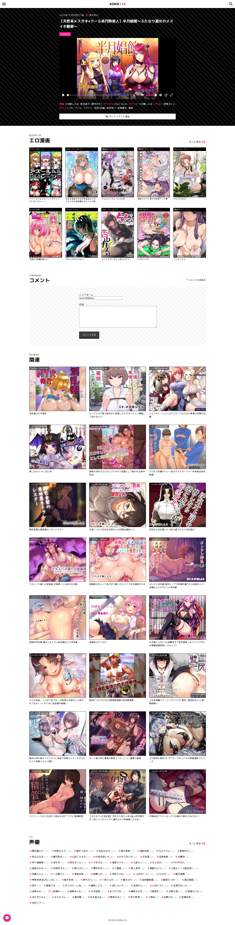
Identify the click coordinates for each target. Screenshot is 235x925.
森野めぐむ (78, 891)
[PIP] (166, 95)
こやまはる (99, 862)
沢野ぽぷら (61, 868)
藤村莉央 (60, 856)
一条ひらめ (110, 879)
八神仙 (153, 897)
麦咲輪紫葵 (150, 879)
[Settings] (160, 95)
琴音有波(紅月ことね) (45, 879)
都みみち (130, 879)
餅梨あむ (187, 850)
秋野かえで (63, 850)
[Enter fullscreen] (171, 95)
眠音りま (53, 885)
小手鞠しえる (72, 103)
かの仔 (165, 873)
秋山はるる (40, 856)
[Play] (63, 95)
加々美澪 (136, 897)
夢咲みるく (118, 897)
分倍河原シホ (104, 856)
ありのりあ (118, 891)
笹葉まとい (169, 103)
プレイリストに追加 (119, 116)
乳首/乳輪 (99, 107)
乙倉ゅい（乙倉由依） (185, 868)
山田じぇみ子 (81, 856)
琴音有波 (81, 873)
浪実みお (39, 891)
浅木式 (59, 862)
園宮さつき (171, 879)
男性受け (111, 107)
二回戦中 (58, 891)
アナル (78, 107)
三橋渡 (120, 868)
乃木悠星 (98, 891)
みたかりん (62, 897)
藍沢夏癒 (183, 873)
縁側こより (99, 885)
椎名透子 (85, 103)
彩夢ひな (170, 897)
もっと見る (195, 141)
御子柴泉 (128, 850)
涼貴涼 (184, 856)
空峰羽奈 (188, 897)
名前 (117, 294)
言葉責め (122, 107)
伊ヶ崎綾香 (40, 862)
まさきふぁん (41, 897)
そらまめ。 (160, 862)
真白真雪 (191, 879)
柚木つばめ (85, 850)
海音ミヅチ (120, 862)
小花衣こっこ (145, 873)
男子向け (93, 15)
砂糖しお (100, 873)
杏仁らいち (120, 885)
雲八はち (81, 868)
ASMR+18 (121, 920)
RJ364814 (65, 34)
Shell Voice (121, 103)
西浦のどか (195, 891)
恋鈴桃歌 (166, 856)
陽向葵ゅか (40, 850)
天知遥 (148, 856)
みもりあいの (128, 856)
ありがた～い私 (75, 885)
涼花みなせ (107, 850)
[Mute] (142, 95)
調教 (131, 107)
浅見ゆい (140, 885)
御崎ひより (158, 868)
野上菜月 (138, 868)
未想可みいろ (182, 885)
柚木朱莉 (71, 879)
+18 (117, 4)
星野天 (158, 891)
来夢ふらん (40, 873)
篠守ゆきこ (97, 103)
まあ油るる (98, 897)
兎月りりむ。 (121, 873)
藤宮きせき (139, 891)
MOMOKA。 (182, 862)
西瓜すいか (78, 862)
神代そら (90, 879)
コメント (117, 304)
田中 (36, 885)
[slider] (98, 95)
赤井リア (38, 902)
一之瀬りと (61, 873)
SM (71, 107)
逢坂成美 (147, 850)
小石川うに (160, 885)
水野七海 (176, 891)
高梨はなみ (40, 868)
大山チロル (167, 850)
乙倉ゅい (140, 862)
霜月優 (79, 897)
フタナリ (88, 107)
